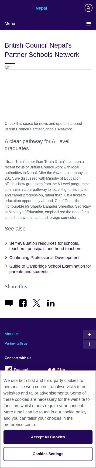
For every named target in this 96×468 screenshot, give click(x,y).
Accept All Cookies (48, 437)
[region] (48, 419)
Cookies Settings (48, 454)
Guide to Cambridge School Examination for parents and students (50, 269)
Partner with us (16, 343)
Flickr (61, 369)
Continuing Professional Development (44, 257)
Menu (10, 23)
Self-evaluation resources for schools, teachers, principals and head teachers (45, 246)
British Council (16, 8)
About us (11, 334)
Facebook (21, 369)
